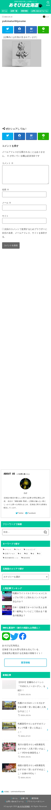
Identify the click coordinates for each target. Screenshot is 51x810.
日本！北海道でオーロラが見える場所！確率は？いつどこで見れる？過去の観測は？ (30, 611)
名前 (5, 189)
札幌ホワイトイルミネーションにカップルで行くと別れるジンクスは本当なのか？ (30, 597)
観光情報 (26, 558)
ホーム (4, 11)
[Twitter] (19, 513)
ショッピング (30, 549)
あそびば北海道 (24, 806)
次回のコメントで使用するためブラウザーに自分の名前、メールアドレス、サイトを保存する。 (24, 233)
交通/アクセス (10, 554)
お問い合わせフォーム (40, 11)
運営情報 (24, 11)
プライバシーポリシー (35, 801)
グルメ (18, 549)
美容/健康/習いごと (12, 558)
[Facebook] (30, 513)
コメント (7, 163)
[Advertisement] (25, 99)
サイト (5, 216)
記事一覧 (14, 11)
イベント (8, 549)
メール (6, 203)
